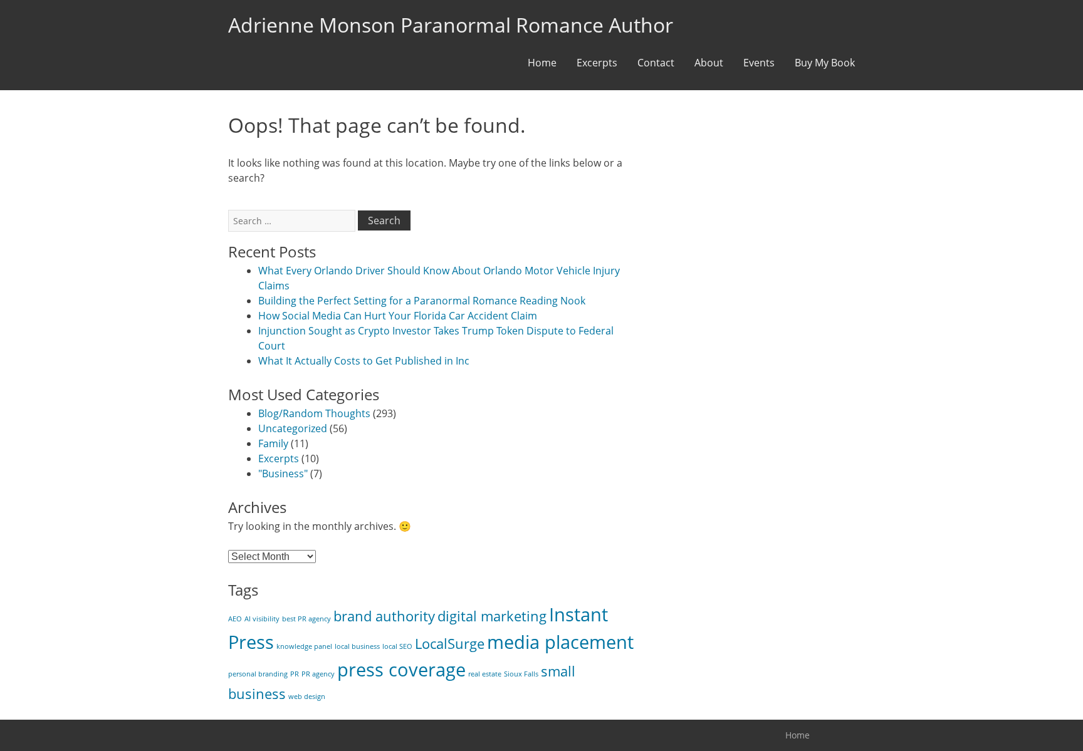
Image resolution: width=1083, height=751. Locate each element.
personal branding (258, 674)
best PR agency (306, 618)
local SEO (397, 646)
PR (294, 674)
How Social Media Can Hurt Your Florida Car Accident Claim (397, 316)
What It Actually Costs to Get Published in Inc (363, 361)
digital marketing (492, 616)
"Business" (283, 473)
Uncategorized (292, 428)
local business (357, 646)
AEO (235, 618)
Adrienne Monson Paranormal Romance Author (450, 24)
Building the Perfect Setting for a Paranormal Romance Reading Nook (421, 301)
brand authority (384, 616)
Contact (655, 63)
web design (306, 696)
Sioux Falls (521, 674)
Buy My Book (825, 63)
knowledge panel (304, 646)
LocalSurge (449, 643)
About (708, 63)
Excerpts (597, 63)
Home (542, 63)
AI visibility (262, 618)
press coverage (401, 669)
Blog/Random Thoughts (314, 413)
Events (759, 63)
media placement (560, 642)
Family (273, 443)
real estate (484, 674)
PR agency (318, 674)
